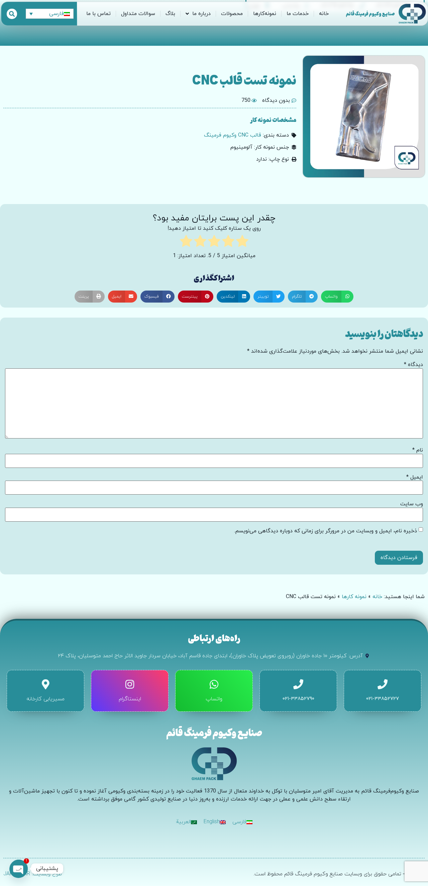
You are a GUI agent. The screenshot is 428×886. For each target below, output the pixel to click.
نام (417, 450)
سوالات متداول (138, 13)
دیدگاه (413, 364)
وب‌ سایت (411, 504)
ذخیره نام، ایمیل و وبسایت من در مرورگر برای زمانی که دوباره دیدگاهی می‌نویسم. (325, 531)
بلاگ (170, 13)
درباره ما (201, 13)
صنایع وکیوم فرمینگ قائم (370, 13)
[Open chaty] (19, 869)
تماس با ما (98, 13)
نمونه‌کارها (264, 13)
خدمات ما (298, 13)
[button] (337, 297)
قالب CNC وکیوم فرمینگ (232, 135)
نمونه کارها (354, 596)
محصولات (232, 13)
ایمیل (414, 477)
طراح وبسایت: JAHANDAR (32, 874)
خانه (324, 13)
